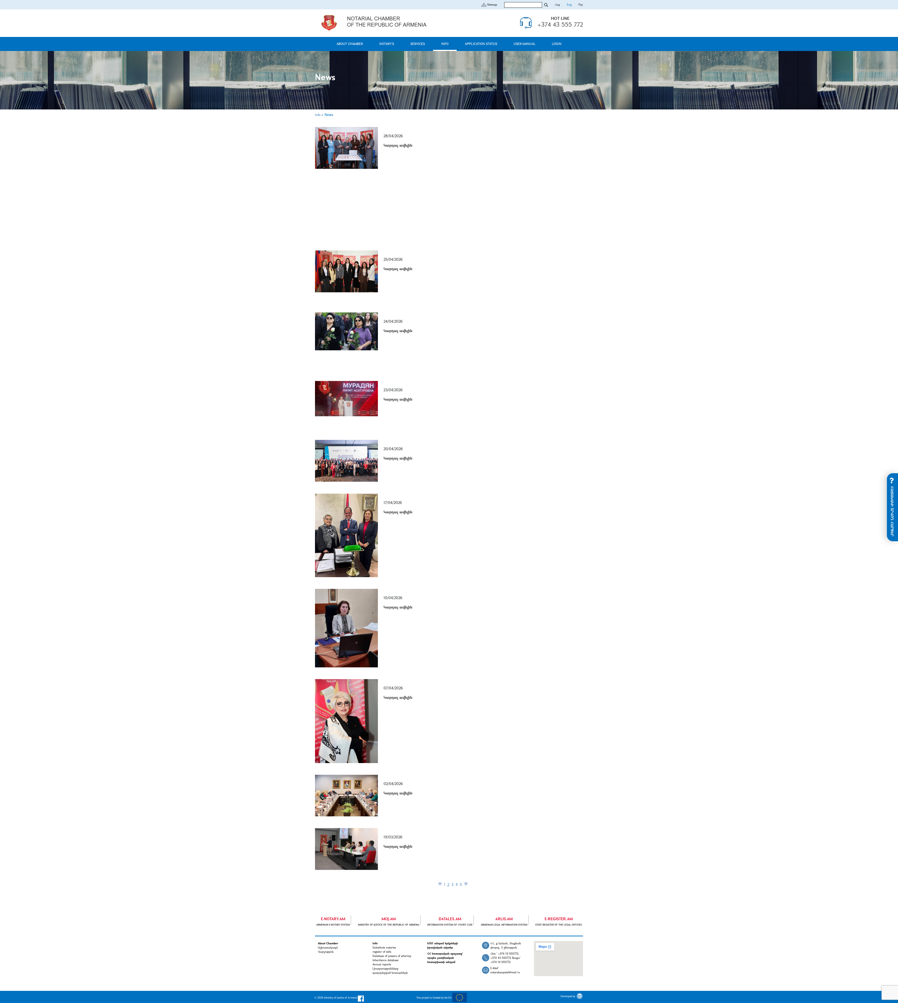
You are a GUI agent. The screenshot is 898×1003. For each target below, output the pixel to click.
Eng (569, 4)
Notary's (386, 43)
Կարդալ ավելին (398, 145)
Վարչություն (326, 951)
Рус (581, 4)
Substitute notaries (384, 947)
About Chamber (350, 43)
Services (417, 43)
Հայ (557, 4)
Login (556, 43)
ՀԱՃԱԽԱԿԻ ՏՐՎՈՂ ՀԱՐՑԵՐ (892, 510)
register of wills (382, 951)
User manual (525, 43)
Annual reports (382, 964)
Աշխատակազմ (328, 947)
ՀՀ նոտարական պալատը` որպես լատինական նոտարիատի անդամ (445, 958)
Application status (481, 43)
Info (445, 43)
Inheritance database (385, 960)
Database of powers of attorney (392, 956)
